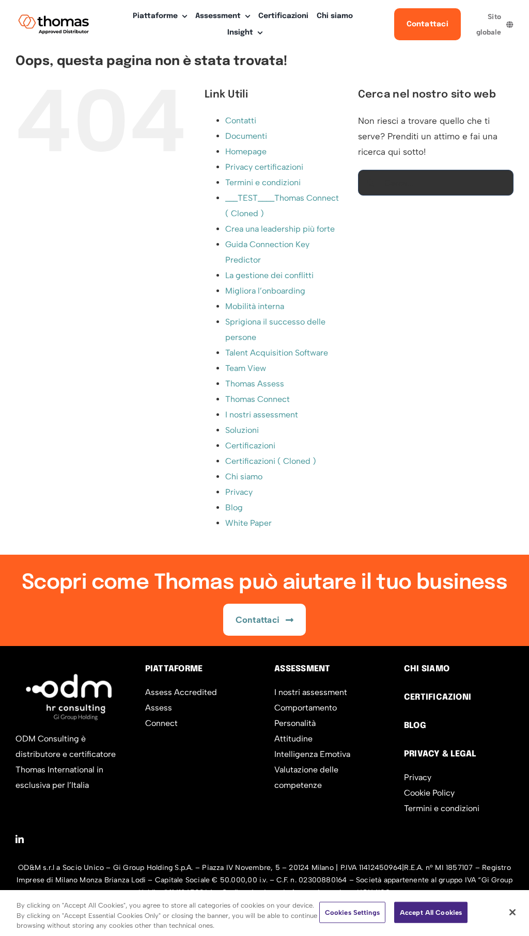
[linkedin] (19, 839)
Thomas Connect (257, 399)
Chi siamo (243, 476)
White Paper (248, 523)
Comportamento (305, 708)
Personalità (295, 723)
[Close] (512, 912)
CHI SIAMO (426, 669)
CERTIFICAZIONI (437, 697)
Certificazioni (250, 445)
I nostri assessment (261, 414)
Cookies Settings (352, 912)
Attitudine (293, 739)
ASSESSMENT (302, 669)
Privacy (239, 492)
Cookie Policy (429, 793)
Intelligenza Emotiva (312, 754)
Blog (234, 507)
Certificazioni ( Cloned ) (270, 461)
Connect (161, 723)
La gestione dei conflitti (269, 275)
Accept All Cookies (431, 912)
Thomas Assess (254, 384)
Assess (158, 708)
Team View (245, 368)
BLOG (415, 725)
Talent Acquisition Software (276, 353)
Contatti (240, 120)
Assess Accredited (181, 692)
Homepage (246, 151)
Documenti (246, 136)
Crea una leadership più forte (280, 229)
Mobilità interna (254, 306)
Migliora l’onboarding (265, 291)
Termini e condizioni (263, 182)
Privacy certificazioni (264, 167)
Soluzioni (242, 430)
